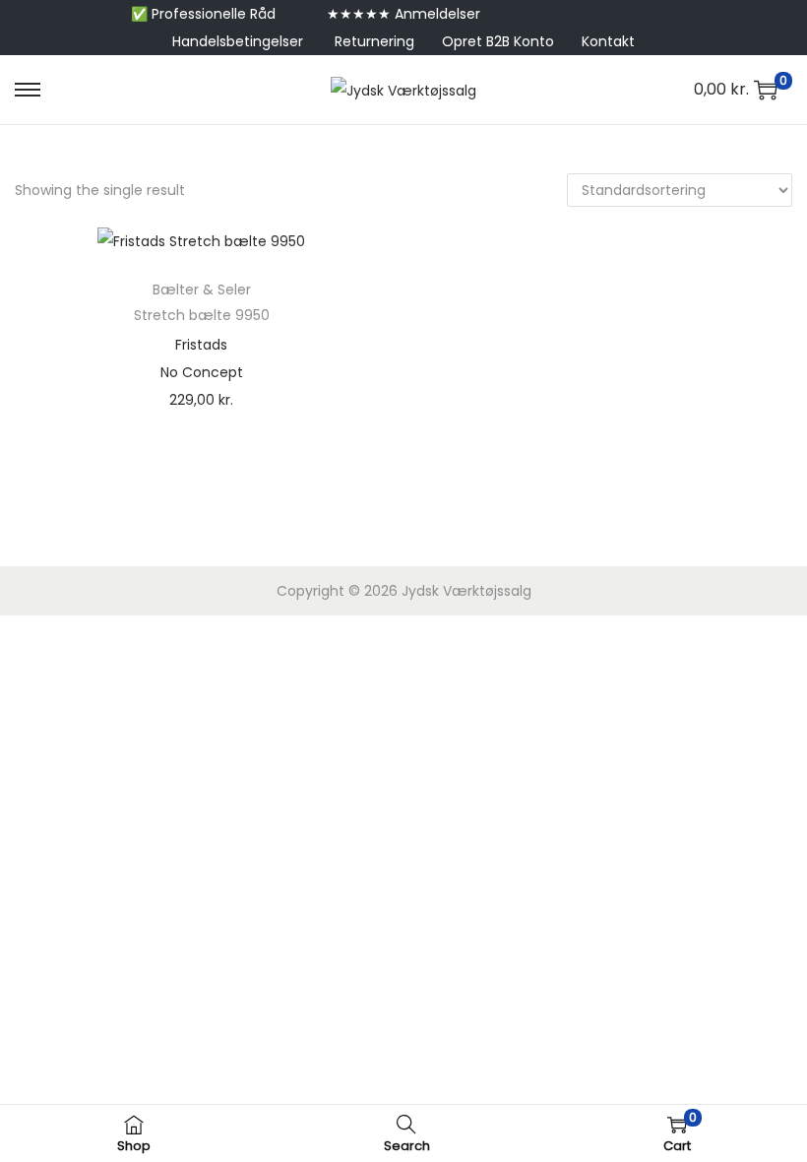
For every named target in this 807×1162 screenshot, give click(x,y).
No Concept (201, 372)
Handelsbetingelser (237, 41)
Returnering (374, 41)
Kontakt (608, 41)
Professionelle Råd (214, 14)
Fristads (201, 345)
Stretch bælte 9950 (202, 315)
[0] (765, 89)
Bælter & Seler (202, 289)
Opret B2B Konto (498, 41)
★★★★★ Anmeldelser (403, 14)
